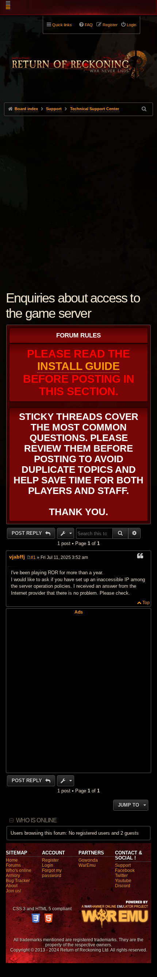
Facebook (125, 870)
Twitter (121, 875)
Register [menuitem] (110, 25)
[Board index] (78, 59)
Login (47, 865)
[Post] (29, 557)
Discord (122, 885)
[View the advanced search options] (144, 109)
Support (123, 865)
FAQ (89, 25)
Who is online (36, 820)
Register (50, 860)
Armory (13, 875)
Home (12, 860)
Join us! (13, 890)
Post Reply (27, 533)
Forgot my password (52, 873)
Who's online (18, 870)
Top (146, 602)
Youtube (123, 880)
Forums (13, 865)
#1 (33, 557)
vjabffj (17, 557)
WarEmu (87, 865)
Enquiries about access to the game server (73, 305)
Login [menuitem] (131, 25)
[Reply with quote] (140, 557)
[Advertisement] (78, 198)
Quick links (62, 25)
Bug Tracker (18, 880)
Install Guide (78, 366)
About (12, 885)
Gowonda (88, 860)
